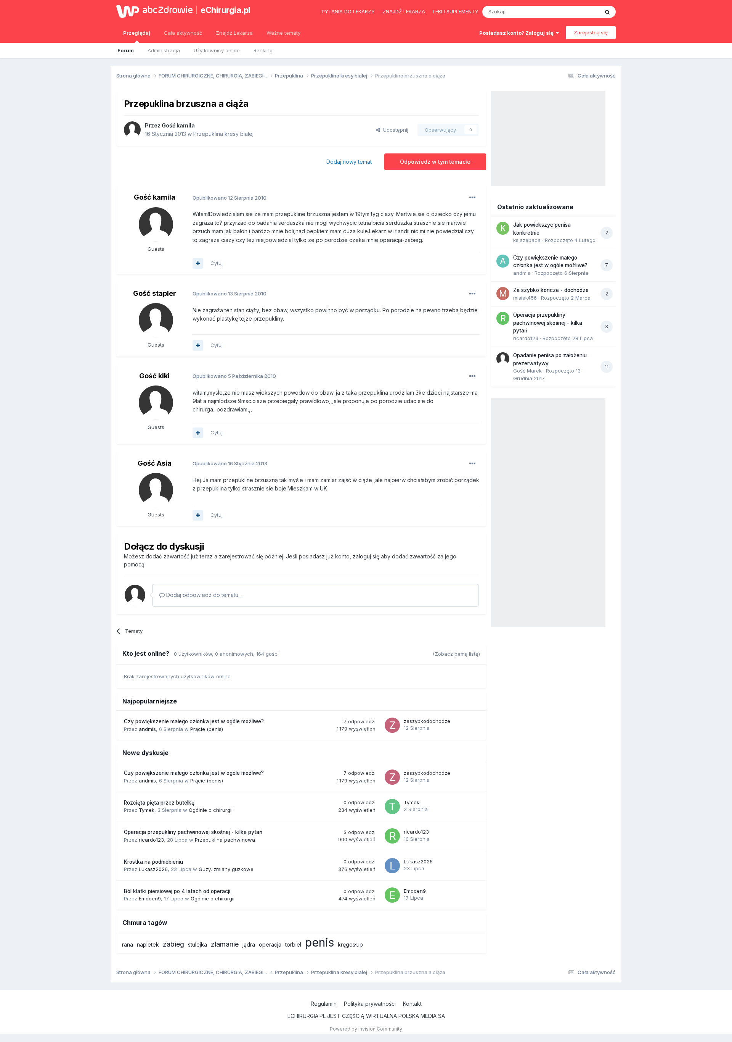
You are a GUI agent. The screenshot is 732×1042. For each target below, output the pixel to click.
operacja (270, 944)
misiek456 (525, 298)
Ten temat (577, 12)
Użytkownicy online (217, 50)
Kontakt (412, 1003)
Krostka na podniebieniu (153, 862)
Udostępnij (394, 130)
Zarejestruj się (591, 32)
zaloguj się (366, 556)
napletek (148, 944)
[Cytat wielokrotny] (198, 263)
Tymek (146, 810)
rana (127, 944)
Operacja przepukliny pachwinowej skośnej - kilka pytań (193, 832)
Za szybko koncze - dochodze (551, 290)
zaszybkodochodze (427, 721)
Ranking (263, 50)
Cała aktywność (183, 33)
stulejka (197, 944)
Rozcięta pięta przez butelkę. (160, 803)
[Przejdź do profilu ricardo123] (392, 836)
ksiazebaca (527, 240)
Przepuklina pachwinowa (225, 840)
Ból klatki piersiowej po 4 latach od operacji (177, 891)
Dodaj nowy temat (349, 161)
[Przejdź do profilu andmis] (502, 261)
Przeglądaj (136, 33)
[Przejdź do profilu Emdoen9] (392, 895)
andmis (147, 729)
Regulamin (324, 1003)
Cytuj (216, 263)
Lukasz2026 (153, 869)
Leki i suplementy (455, 11)
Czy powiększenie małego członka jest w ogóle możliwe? (194, 721)
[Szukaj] (607, 12)
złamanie (225, 944)
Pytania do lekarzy (348, 11)
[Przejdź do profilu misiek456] (502, 293)
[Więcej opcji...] (472, 197)
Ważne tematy (283, 33)
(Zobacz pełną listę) (456, 654)
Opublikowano (229, 198)
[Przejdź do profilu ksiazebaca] (502, 228)
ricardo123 (151, 840)
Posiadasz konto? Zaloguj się (517, 33)
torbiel (293, 944)
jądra (248, 944)
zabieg (173, 944)
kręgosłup (350, 944)
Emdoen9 (150, 898)
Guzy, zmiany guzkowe (226, 869)
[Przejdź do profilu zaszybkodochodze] (392, 725)
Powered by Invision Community (366, 1029)
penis (319, 942)
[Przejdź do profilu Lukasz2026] (392, 865)
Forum (125, 50)
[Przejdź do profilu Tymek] (392, 806)
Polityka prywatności (370, 1003)
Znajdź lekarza (403, 11)
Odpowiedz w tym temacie (435, 161)
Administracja (164, 50)
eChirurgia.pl (225, 10)
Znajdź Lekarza (234, 33)
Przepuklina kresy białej (223, 134)
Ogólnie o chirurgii (211, 810)
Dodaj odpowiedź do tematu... (203, 595)
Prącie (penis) (206, 729)
